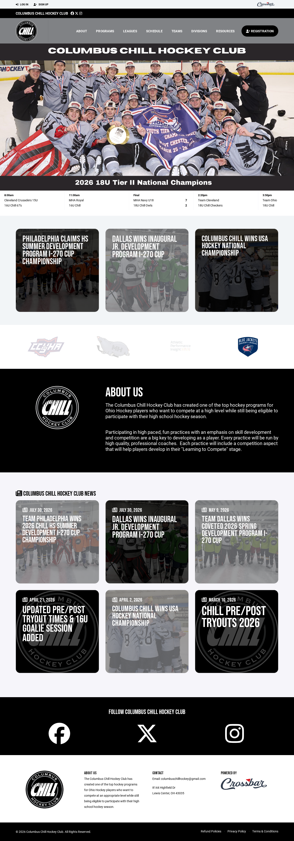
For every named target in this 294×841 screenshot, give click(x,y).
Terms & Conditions (265, 831)
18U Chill (268, 205)
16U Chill (74, 205)
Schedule (154, 31)
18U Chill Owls (142, 205)
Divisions (199, 31)
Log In (23, 4)
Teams (177, 31)
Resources (225, 31)
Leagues (130, 31)
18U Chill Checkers (210, 205)
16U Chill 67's (13, 205)
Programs (105, 31)
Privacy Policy (236, 831)
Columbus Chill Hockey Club (42, 13)
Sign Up (43, 4)
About (81, 31)
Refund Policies (211, 831)
